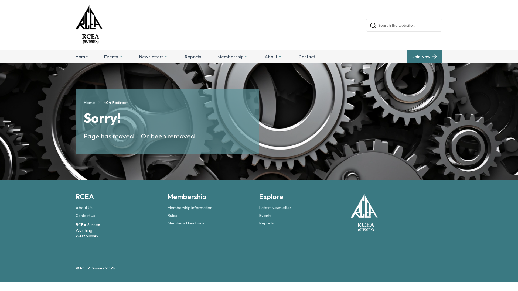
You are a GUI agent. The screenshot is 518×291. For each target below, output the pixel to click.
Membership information (189, 207)
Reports (193, 56)
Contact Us (85, 215)
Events (111, 56)
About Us (84, 207)
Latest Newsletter (275, 207)
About (271, 56)
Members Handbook (186, 223)
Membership (230, 56)
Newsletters (151, 56)
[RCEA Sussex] (364, 229)
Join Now (421, 56)
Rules (172, 215)
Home (82, 56)
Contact (306, 56)
